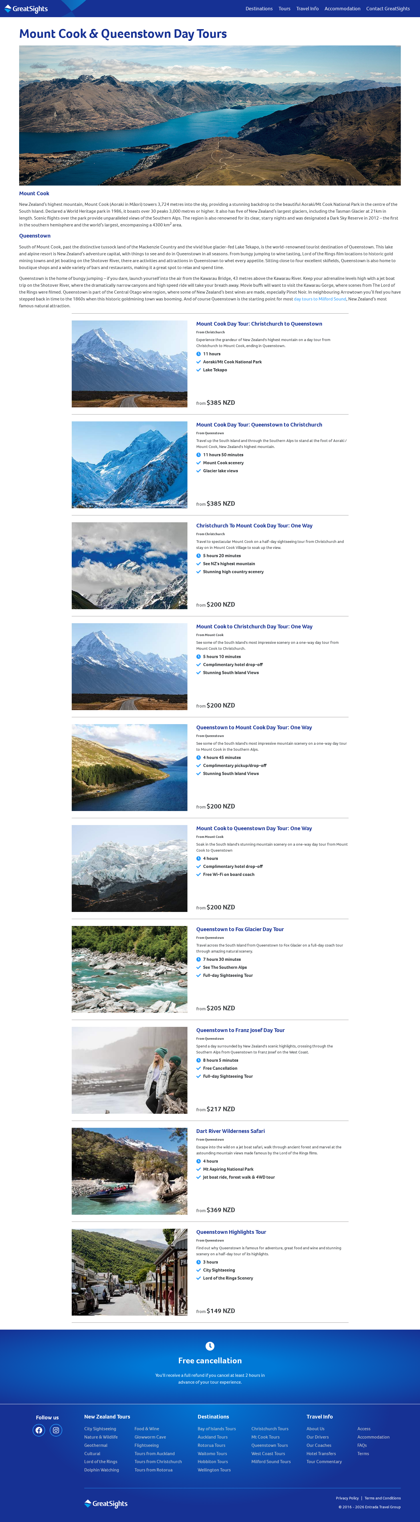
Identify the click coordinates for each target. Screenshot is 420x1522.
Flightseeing (147, 1445)
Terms (363, 1454)
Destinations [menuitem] (259, 8)
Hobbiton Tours (213, 1462)
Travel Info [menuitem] (307, 8)
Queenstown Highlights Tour (231, 1232)
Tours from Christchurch (158, 1462)
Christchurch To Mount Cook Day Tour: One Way (254, 525)
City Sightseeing (100, 1429)
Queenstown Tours (269, 1445)
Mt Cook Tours (265, 1437)
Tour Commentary (324, 1462)
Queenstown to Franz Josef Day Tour (240, 1030)
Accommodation (373, 1437)
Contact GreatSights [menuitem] (388, 8)
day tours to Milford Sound (320, 299)
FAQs (362, 1445)
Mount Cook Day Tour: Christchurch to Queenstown (259, 324)
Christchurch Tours (270, 1429)
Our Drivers (318, 1437)
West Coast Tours (268, 1454)
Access (364, 1429)
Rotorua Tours (211, 1445)
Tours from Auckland (155, 1454)
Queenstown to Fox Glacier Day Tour (240, 929)
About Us (316, 1429)
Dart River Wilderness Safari (230, 1131)
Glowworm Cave (150, 1437)
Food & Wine (147, 1429)
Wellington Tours (214, 1470)
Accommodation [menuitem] (343, 8)
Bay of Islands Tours (217, 1429)
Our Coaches (319, 1445)
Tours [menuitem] (285, 8)
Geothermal (95, 1445)
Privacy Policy (347, 1498)
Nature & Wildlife (101, 1437)
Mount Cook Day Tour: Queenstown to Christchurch (259, 425)
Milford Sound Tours (271, 1462)
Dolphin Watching (101, 1470)
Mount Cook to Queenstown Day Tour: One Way (254, 828)
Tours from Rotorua (154, 1470)
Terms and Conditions (383, 1498)
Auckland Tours (213, 1437)
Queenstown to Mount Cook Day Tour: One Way (254, 727)
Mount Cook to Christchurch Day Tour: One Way (254, 626)
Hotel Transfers (321, 1454)
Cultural (92, 1454)
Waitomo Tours (212, 1454)
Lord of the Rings (100, 1462)
